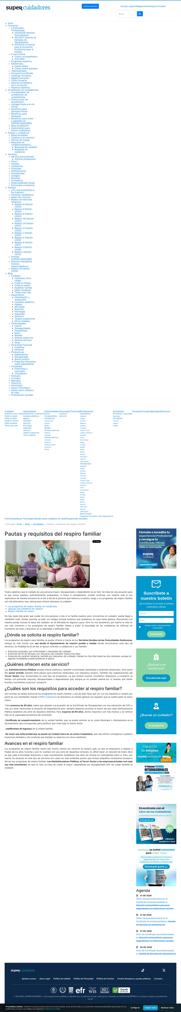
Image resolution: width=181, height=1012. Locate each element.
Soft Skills (20, 59)
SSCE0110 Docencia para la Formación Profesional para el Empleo (25, 48)
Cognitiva (19, 347)
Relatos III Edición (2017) (23, 243)
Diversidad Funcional (21, 345)
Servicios (19, 316)
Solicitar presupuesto (25, 159)
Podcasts (16, 376)
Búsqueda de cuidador (26, 147)
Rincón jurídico (22, 359)
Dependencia (21, 354)
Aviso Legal (44, 979)
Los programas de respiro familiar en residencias (32, 606)
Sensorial (19, 349)
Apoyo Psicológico (20, 387)
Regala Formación (20, 78)
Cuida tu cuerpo (23, 283)
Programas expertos (21, 61)
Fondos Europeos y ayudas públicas (134, 979)
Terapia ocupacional (25, 318)
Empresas (16, 168)
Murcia (82, 452)
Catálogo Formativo (21, 75)
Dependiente (17, 295)
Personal (116, 421)
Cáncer (18, 325)
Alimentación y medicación (22, 298)
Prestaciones (17, 352)
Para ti (14, 161)
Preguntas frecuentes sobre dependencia (25, 362)
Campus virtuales (157, 6)
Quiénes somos (29, 979)
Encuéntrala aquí (156, 678)
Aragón (82, 418)
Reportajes (116, 416)
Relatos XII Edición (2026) (20, 269)
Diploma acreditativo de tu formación (21, 83)
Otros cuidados (22, 321)
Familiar (115, 425)
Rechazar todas (167, 1008)
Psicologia (20, 311)
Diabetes (47, 433)
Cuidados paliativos (24, 302)
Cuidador (16, 275)
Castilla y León (84, 430)
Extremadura (84, 440)
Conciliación (21, 373)
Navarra (82, 454)
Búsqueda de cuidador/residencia (21, 143)
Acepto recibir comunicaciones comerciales (157, 626)
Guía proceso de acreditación (19, 100)
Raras (17, 333)
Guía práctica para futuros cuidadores (20, 129)
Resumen (15, 178)
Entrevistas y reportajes (21, 369)
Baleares (83, 423)
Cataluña (83, 435)
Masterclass (17, 63)
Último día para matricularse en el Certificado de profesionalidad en (156, 921)
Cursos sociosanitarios (26, 56)
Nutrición (19, 309)
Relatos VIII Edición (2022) (24, 219)
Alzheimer (48, 440)
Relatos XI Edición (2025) (24, 205)
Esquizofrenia (49, 421)
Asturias (82, 421)
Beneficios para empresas (19, 114)
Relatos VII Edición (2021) (24, 224)
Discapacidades (22, 328)
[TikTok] (143, 970)
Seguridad (20, 314)
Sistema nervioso (23, 340)
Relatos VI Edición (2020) (24, 229)
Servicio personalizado (22, 156)
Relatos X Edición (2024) (23, 210)
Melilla (82, 449)
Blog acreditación (20, 125)
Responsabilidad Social (22, 183)
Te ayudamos (156, 725)
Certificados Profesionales (18, 29)
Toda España (84, 461)
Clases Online (21, 66)
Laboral (115, 423)
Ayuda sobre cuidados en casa (22, 391)
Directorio (16, 383)
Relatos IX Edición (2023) (24, 215)
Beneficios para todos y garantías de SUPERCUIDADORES (22, 121)
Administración (18, 171)
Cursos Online (18, 54)
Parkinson (48, 447)
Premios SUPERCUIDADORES (21, 257)
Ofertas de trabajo (20, 140)
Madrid (82, 447)
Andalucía (83, 416)
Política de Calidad (61, 979)
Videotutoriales (19, 71)
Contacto (158, 979)
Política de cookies (52, 1009)
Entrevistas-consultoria (22, 185)
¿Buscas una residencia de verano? (25, 608)
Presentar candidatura (22, 194)
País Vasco (83, 456)
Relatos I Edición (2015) (23, 253)
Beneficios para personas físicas (19, 110)
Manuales (16, 380)
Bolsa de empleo (19, 135)
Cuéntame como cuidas (23, 279)
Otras (17, 342)
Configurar (135, 1008)
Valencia (82, 459)
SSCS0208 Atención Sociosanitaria (25, 33)
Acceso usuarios (90, 6)
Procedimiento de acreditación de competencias (20, 94)
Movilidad (19, 306)
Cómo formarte (19, 80)
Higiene (18, 304)
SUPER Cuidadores (48, 697)
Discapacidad (21, 356)
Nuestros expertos (20, 87)
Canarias (83, 425)
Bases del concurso (21, 197)
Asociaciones (18, 173)
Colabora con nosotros (22, 137)
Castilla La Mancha (86, 433)
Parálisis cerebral (50, 444)
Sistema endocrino (24, 337)
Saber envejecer (23, 290)
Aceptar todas (150, 1008)
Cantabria (83, 428)
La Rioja (82, 444)
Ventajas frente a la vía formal (22, 105)
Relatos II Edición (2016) (23, 248)
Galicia (82, 442)
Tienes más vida (23, 292)
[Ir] (140, 13)
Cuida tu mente (22, 285)
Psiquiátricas (21, 330)
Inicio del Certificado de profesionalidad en (155, 937)
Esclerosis (48, 442)
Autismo (47, 423)
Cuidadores (17, 166)
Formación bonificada (22, 73)
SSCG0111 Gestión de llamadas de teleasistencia (25, 40)
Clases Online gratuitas (26, 68)
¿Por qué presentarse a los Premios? (22, 191)
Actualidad (16, 366)
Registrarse (142, 6)
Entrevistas (16, 385)
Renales (18, 335)
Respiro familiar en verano (21, 611)
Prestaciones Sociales (22, 395)
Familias (15, 163)
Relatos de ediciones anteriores (21, 200)
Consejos (16, 378)
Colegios (15, 175)
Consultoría (17, 180)
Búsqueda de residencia (21, 150)
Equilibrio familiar (23, 287)
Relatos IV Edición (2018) (24, 238)
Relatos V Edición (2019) (23, 234)
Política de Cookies (105, 979)
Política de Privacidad (83, 979)
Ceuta (82, 437)
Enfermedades (18, 323)
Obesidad (47, 435)
